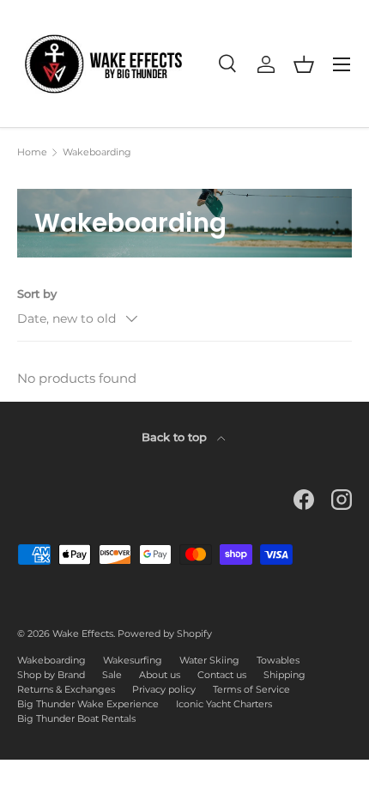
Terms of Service (251, 689)
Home (32, 152)
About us (159, 675)
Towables (278, 660)
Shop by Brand (51, 675)
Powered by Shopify (165, 633)
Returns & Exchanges (66, 689)
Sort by (37, 293)
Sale (112, 675)
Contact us (221, 675)
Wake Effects (82, 633)
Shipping (284, 675)
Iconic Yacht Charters (224, 704)
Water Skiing (209, 660)
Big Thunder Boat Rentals (76, 718)
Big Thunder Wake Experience (88, 704)
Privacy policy (164, 689)
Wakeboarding (97, 152)
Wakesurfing (132, 660)
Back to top (176, 437)
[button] (304, 64)
